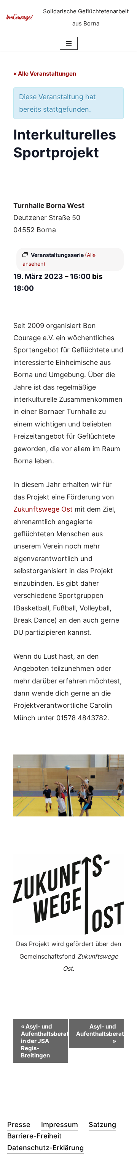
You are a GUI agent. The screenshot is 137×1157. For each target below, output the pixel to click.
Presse (18, 1124)
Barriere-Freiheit (34, 1136)
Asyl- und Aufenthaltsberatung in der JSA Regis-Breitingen (44, 1041)
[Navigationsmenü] (69, 43)
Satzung (102, 1124)
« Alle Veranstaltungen (44, 73)
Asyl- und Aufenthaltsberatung (100, 1033)
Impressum (59, 1124)
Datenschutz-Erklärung (45, 1148)
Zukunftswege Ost (43, 509)
